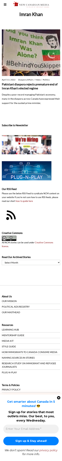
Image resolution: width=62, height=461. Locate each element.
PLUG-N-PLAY (9, 372)
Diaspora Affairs (26, 79)
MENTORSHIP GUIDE (13, 335)
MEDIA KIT (8, 340)
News (38, 79)
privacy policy (48, 450)
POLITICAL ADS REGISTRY (16, 306)
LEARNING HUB (10, 329)
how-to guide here (24, 201)
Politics (46, 79)
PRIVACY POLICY (11, 389)
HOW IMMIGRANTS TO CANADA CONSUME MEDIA (29, 352)
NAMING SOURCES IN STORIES (18, 357)
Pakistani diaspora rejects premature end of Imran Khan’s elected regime (30, 86)
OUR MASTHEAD (11, 312)
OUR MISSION (9, 301)
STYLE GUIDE (9, 346)
